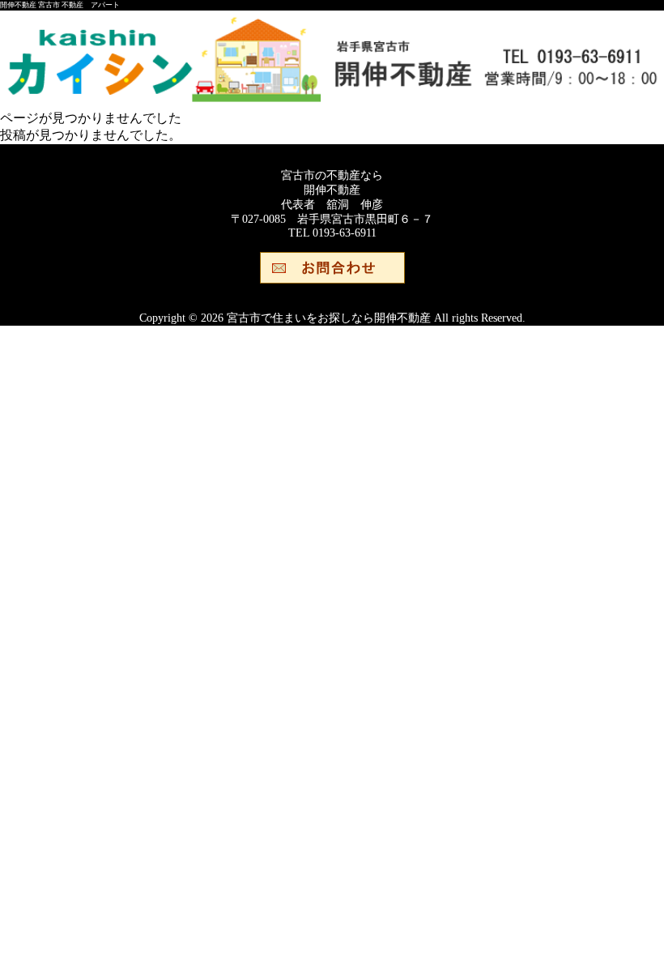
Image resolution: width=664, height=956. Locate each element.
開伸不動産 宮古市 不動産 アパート (60, 5)
